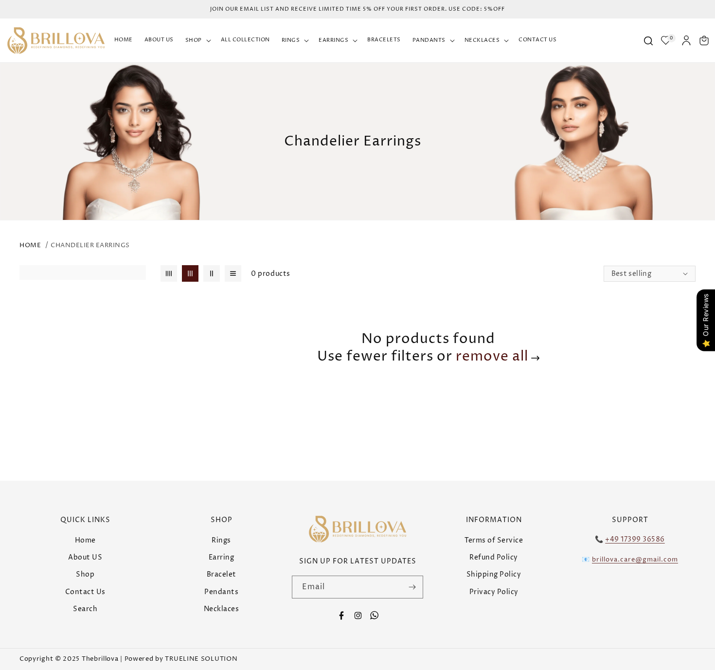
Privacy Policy (493, 592)
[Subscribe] (412, 587)
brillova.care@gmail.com (635, 559)
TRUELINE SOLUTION (201, 658)
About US (85, 557)
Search (85, 609)
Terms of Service (494, 540)
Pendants (221, 592)
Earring (221, 557)
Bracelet (221, 574)
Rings (221, 540)
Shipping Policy (493, 574)
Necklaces (221, 609)
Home (30, 245)
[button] (197, 41)
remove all (492, 356)
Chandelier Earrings (90, 245)
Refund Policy (493, 557)
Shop (85, 574)
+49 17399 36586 (635, 539)
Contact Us (85, 592)
